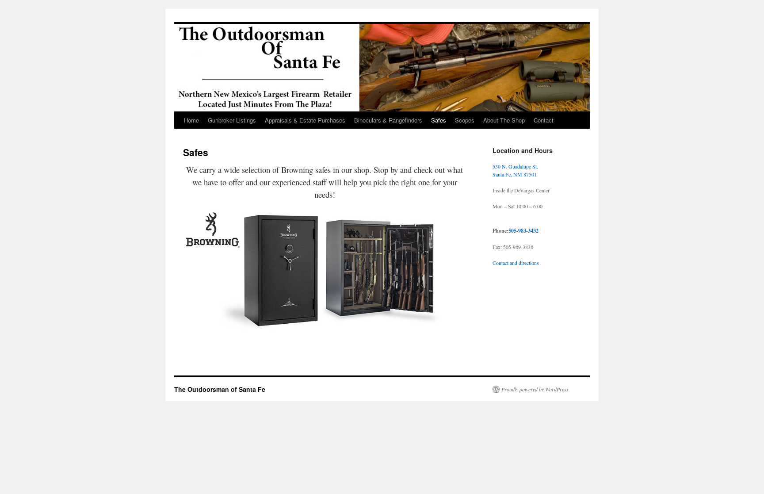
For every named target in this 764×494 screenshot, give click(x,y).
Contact (544, 120)
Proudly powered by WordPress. (535, 389)
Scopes (464, 120)
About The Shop (504, 120)
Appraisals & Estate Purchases (305, 120)
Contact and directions (516, 262)
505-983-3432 (523, 230)
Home (191, 120)
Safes (438, 120)
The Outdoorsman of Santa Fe (219, 389)
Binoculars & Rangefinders (388, 120)
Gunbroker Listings (232, 120)
